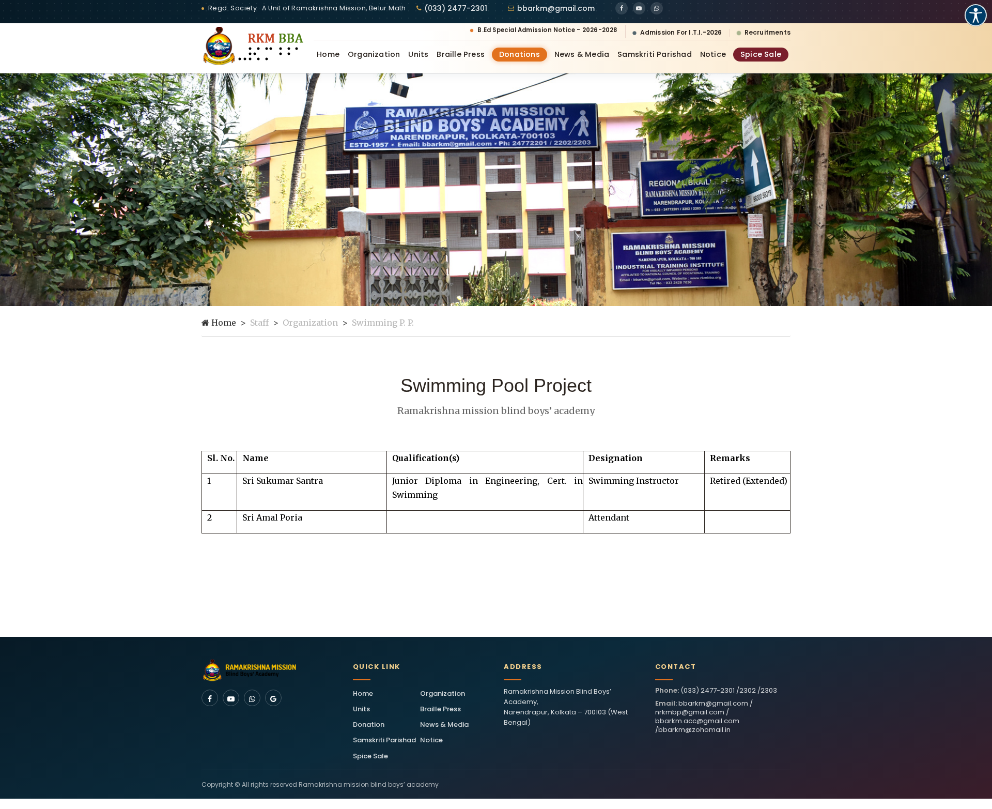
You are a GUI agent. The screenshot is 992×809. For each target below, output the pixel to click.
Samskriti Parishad (654, 54)
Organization (374, 54)
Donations (519, 54)
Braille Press (461, 54)
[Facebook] (621, 8)
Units (418, 54)
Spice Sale (760, 54)
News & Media (581, 54)
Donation (368, 724)
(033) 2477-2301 (455, 8)
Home (328, 54)
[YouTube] (639, 8)
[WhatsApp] (656, 8)
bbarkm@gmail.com (556, 8)
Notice (713, 54)
